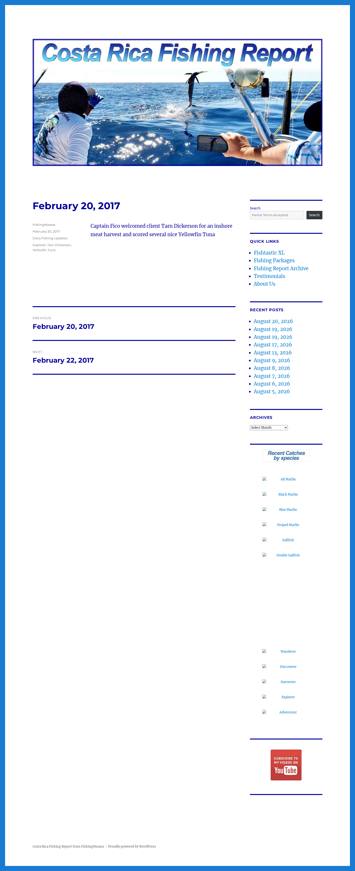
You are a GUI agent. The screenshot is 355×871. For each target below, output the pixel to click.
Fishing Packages (274, 260)
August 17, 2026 (273, 345)
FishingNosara (44, 225)
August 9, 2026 (272, 360)
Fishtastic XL (269, 253)
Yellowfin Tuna (44, 250)
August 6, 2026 (272, 384)
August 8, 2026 (272, 368)
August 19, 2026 (273, 329)
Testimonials (269, 276)
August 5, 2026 (272, 391)
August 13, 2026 (273, 353)
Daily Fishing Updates (50, 238)
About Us (264, 284)
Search (255, 208)
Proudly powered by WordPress (132, 846)
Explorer (39, 245)
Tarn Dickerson (59, 245)
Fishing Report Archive (281, 268)
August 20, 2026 (273, 321)
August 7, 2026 (272, 376)
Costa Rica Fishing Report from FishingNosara (68, 846)
